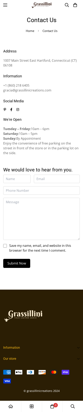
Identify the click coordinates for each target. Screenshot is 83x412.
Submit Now (16, 263)
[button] (75, 5)
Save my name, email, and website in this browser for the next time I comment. (40, 248)
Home (30, 31)
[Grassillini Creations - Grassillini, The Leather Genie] (41, 5)
